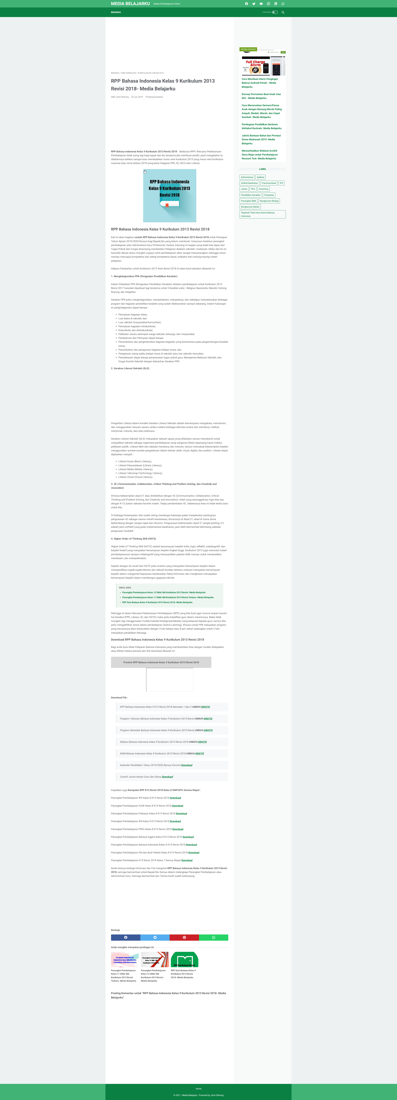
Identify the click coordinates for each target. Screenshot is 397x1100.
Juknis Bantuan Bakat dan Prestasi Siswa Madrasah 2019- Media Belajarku (261, 139)
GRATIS (205, 706)
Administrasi (247, 177)
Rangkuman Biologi (269, 201)
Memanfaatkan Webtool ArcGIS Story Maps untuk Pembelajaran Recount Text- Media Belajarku (260, 154)
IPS (281, 183)
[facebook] (246, 3)
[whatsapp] (282, 3)
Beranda (116, 12)
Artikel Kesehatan (249, 183)
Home (198, 1088)
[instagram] (268, 3)
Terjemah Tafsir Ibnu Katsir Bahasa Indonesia (258, 214)
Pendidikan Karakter (251, 195)
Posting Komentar (154, 97)
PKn (253, 189)
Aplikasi (260, 177)
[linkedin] (275, 3)
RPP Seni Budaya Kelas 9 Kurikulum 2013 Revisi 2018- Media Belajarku (157, 602)
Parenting (263, 189)
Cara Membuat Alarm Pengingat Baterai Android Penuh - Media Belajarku (260, 82)
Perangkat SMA (248, 201)
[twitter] (253, 3)
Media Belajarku (130, 3)
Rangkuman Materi (250, 207)
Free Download (269, 183)
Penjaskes (269, 195)
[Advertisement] (169, 44)
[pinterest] (184, 937)
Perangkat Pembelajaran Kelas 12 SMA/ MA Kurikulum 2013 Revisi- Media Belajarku (163, 592)
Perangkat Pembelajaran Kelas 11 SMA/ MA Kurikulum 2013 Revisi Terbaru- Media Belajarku (168, 597)
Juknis (244, 189)
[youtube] (260, 3)
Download (186, 765)
